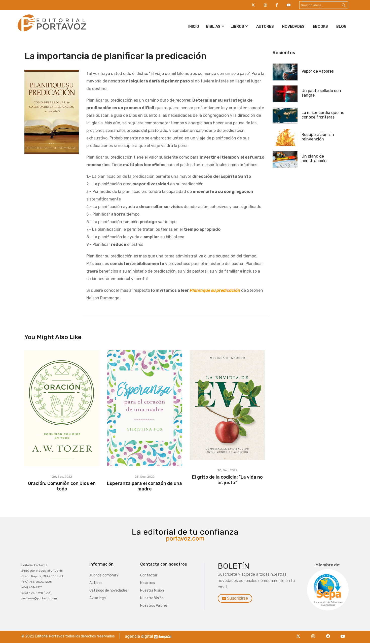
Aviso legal (97, 598)
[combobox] (323, 5)
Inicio (193, 26)
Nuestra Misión (152, 590)
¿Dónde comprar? (103, 575)
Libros (237, 26)
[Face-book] (329, 633)
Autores (265, 26)
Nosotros (147, 583)
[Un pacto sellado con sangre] (285, 99)
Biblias (213, 26)
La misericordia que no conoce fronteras (323, 115)
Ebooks (320, 26)
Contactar (148, 575)
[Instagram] (314, 633)
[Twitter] (300, 633)
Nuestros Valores (154, 605)
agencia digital (139, 636)
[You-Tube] (343, 633)
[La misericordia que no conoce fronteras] (285, 121)
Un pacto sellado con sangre (321, 93)
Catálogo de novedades (108, 590)
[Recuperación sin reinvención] (285, 143)
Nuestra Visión (152, 598)
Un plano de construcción (314, 158)
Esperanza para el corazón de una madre (144, 486)
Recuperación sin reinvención (318, 136)
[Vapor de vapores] (285, 77)
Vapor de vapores (318, 71)
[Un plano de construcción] (285, 164)
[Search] (348, 5)
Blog (341, 26)
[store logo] (51, 32)
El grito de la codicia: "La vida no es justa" (227, 479)
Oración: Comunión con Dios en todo (62, 486)
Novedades (293, 26)
